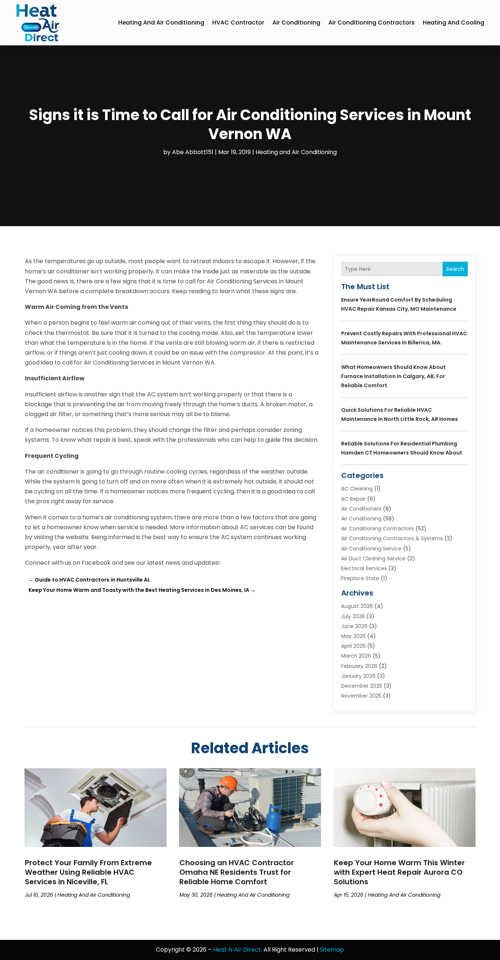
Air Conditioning (296, 22)
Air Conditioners (361, 508)
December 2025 (361, 686)
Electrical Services (364, 568)
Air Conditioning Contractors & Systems (392, 538)
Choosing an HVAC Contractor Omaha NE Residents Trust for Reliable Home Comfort (236, 872)
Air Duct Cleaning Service (373, 558)
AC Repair (353, 499)
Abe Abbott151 (192, 152)
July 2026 (353, 616)
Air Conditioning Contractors (371, 22)
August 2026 (357, 606)
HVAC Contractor (238, 22)
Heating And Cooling (453, 22)
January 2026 (358, 676)
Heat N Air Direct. (237, 949)
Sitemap (332, 949)
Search (455, 269)
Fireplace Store (360, 578)
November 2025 (361, 695)
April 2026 (353, 646)
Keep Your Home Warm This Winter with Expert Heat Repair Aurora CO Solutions (399, 872)
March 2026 (356, 656)
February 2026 (359, 666)
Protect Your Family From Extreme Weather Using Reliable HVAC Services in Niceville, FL (88, 872)
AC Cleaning (357, 488)
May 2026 (353, 636)
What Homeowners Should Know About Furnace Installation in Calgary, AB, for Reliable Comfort (393, 376)
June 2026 (354, 626)
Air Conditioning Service (371, 548)
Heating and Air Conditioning (161, 22)
